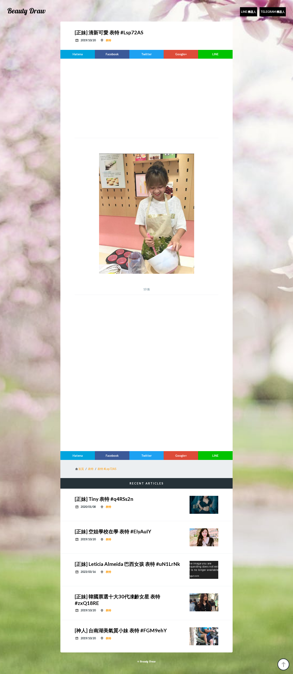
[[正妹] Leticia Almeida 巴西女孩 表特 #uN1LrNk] (204, 570)
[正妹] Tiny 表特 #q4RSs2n (104, 499)
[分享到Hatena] (77, 54)
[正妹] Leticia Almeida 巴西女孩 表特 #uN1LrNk (127, 564)
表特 (108, 40)
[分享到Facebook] (112, 54)
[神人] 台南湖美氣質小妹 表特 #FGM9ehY (121, 630)
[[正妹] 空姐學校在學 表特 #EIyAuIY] (204, 537)
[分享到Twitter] (146, 54)
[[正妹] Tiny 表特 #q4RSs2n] (204, 505)
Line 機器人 (248, 11)
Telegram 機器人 (273, 11)
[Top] (283, 664)
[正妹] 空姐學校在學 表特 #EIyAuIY (113, 531)
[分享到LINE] (215, 54)
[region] (146, 98)
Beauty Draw (26, 10)
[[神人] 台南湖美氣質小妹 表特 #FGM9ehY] (204, 636)
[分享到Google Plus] (181, 54)
